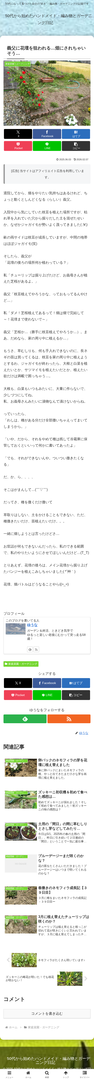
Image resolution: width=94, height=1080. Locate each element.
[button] (76, 146)
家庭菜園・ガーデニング (22, 663)
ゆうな (32, 625)
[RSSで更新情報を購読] (36, 649)
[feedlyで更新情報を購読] (30, 649)
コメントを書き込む (47, 1013)
